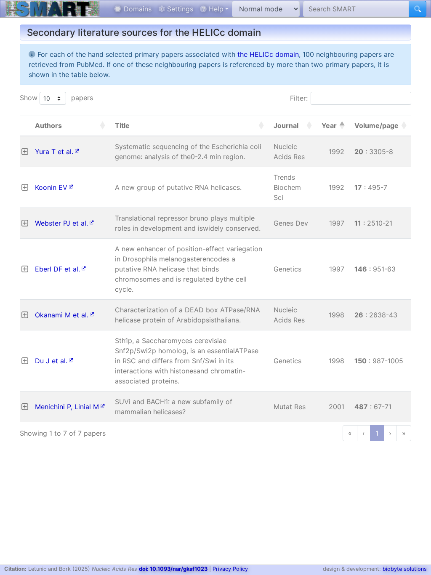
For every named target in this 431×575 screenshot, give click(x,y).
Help (215, 9)
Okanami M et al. (61, 315)
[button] (102, 125)
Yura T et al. (54, 151)
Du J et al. (51, 361)
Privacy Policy (230, 569)
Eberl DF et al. (57, 269)
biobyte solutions (405, 569)
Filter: (299, 98)
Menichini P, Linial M (67, 406)
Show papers (56, 97)
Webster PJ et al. (61, 223)
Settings (179, 9)
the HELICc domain (268, 54)
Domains (137, 9)
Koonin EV (51, 187)
